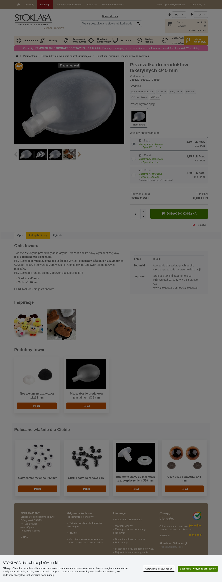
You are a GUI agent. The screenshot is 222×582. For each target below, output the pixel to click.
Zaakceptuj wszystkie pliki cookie (198, 568)
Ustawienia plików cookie (159, 568)
